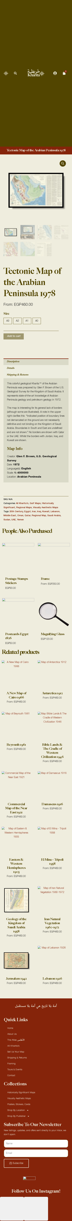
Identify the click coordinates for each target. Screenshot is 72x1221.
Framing (11, 1064)
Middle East (9, 516)
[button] (15, 73)
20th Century (16, 512)
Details (10, 368)
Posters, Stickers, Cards (18, 1104)
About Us (12, 1034)
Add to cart (13, 336)
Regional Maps (24, 508)
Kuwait (45, 512)
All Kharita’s (13, 1046)
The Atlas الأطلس (16, 1040)
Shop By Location (16, 1110)
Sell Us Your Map (15, 1052)
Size (6, 314)
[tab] (36, 361)
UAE (13, 520)
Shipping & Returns (17, 374)
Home (10, 1028)
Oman (20, 516)
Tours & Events (14, 1070)
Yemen (20, 520)
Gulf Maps (35, 503)
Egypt (27, 512)
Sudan (6, 520)
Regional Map (39, 516)
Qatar (28, 516)
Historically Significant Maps (21, 1093)
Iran (34, 512)
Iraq (39, 512)
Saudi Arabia (54, 516)
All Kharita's (22, 503)
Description (13, 361)
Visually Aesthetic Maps (45, 508)
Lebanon (55, 512)
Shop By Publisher (16, 1116)
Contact (11, 1075)
